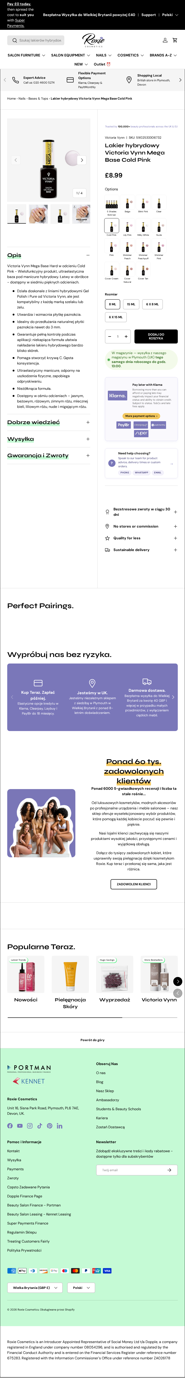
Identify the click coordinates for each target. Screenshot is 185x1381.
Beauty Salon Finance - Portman (34, 1205)
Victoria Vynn (115, 138)
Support (148, 14)
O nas (101, 1072)
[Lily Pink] (127, 225)
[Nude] (159, 225)
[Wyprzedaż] (114, 974)
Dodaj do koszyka (156, 336)
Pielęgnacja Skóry (70, 1003)
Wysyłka (14, 1160)
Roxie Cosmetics (28, 1309)
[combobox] (35, 40)
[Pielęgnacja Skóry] (70, 974)
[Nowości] (25, 974)
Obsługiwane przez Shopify (57, 1309)
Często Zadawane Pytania (28, 1187)
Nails (21, 98)
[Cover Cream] (111, 269)
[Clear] (159, 202)
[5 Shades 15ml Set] (111, 202)
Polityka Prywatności (24, 1250)
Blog (99, 1082)
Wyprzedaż (114, 1000)
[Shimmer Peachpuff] (143, 245)
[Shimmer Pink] (159, 245)
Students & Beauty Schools (118, 1109)
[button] (175, 40)
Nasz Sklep (105, 1091)
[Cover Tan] (143, 269)
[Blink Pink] (143, 202)
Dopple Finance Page (24, 1196)
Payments (15, 1169)
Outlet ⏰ (102, 64)
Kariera (102, 1118)
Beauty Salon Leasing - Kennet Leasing (39, 1214)
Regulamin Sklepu (22, 1232)
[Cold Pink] (111, 225)
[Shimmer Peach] (127, 245)
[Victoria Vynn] (159, 974)
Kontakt (13, 1151)
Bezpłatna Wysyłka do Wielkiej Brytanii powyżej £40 (89, 14)
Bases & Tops (38, 98)
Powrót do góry (93, 1040)
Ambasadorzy (107, 1100)
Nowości (25, 1000)
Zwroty (13, 1178)
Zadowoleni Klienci (134, 884)
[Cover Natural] (127, 269)
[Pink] (111, 245)
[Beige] (127, 202)
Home (11, 98)
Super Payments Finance (27, 1223)
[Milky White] (143, 225)
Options (111, 189)
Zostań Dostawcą (110, 1127)
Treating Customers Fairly (28, 1241)
